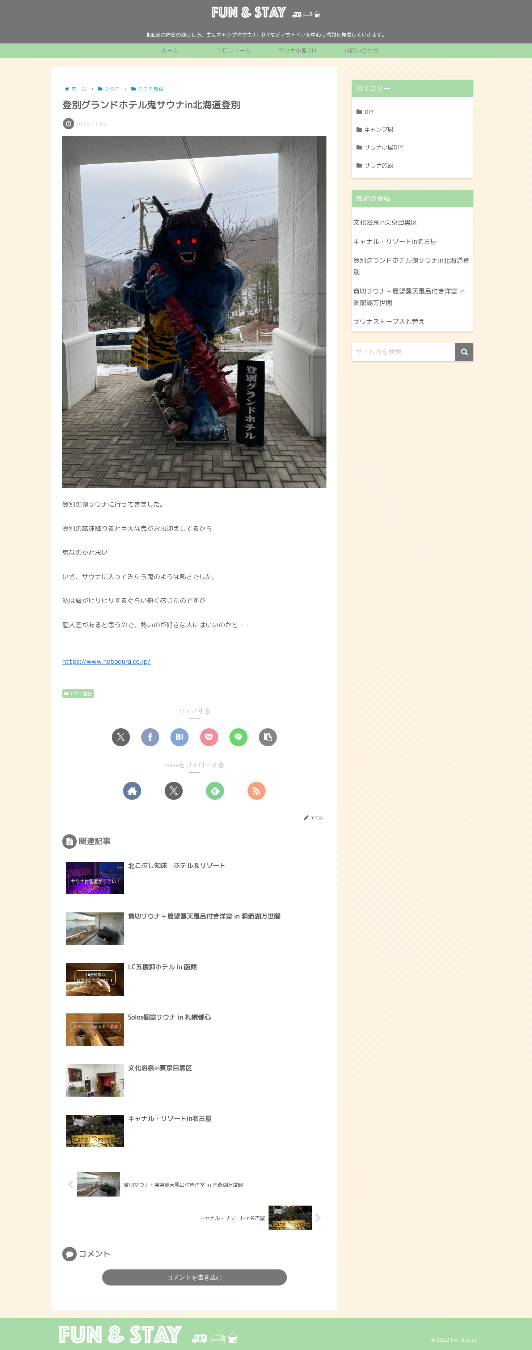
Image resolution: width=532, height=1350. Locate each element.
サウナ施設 (81, 694)
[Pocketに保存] (209, 737)
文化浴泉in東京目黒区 (385, 222)
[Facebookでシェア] (150, 737)
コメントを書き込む (194, 1277)
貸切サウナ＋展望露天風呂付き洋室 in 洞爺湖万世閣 (409, 297)
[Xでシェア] (121, 737)
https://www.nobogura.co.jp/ (106, 661)
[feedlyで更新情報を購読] (215, 791)
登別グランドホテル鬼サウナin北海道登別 (411, 266)
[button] (268, 737)
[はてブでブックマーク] (179, 737)
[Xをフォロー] (174, 791)
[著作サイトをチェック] (132, 791)
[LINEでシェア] (238, 737)
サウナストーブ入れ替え (389, 321)
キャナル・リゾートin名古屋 (395, 241)
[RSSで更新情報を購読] (257, 791)
